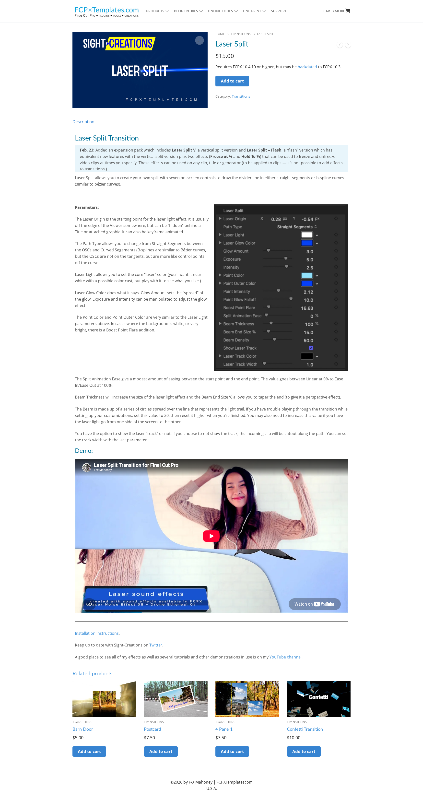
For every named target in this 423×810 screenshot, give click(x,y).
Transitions (241, 34)
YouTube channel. (286, 657)
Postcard (152, 729)
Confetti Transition (305, 729)
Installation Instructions (97, 633)
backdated (307, 67)
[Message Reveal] (348, 46)
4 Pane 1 (224, 729)
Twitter (155, 645)
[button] (199, 40)
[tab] (83, 121)
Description (83, 121)
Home (220, 34)
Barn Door (82, 729)
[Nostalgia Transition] (340, 46)
